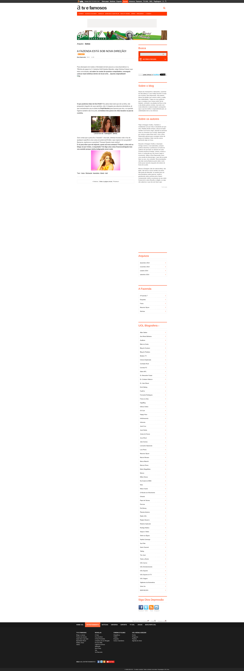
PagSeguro (157, 1)
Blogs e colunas (90, 13)
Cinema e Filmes (119, 632)
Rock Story (98, 648)
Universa (132, 1)
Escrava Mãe (98, 642)
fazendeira (96, 173)
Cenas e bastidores (119, 640)
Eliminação (89, 173)
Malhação (97, 646)
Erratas (152, 621)
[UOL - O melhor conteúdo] (80, 2)
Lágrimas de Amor (100, 644)
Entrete (125, 1)
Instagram (156, 610)
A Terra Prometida (100, 639)
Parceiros (140, 13)
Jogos (140, 624)
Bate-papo (105, 1)
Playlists (134, 639)
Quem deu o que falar (112, 13)
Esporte (119, 1)
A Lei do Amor (99, 637)
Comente (81, 54)
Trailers (116, 637)
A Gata (97, 635)
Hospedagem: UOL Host (163, 669)
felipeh (102, 173)
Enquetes (116, 639)
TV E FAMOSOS (81, 632)
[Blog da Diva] (122, 35)
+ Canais (148, 13)
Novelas (101, 13)
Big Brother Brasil (81, 640)
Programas (135, 637)
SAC (98, 1)
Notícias (112, 1)
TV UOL (145, 1)
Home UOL (80, 624)
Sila (96, 650)
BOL (151, 1)
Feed (151, 610)
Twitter (146, 610)
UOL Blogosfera (148, 325)
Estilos (134, 635)
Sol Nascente (98, 652)
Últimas (80, 13)
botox (83, 173)
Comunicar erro (161, 621)
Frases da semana (81, 637)
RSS (104, 662)
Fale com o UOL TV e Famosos (139, 621)
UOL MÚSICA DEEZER (139, 632)
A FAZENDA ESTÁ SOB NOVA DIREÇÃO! (101, 51)
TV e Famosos (94, 8)
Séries (133, 13)
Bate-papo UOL (150, 624)
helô (106, 173)
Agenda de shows (137, 640)
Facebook (141, 610)
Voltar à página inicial (105, 181)
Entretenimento (92, 624)
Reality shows (125, 13)
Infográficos (117, 635)
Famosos (139, 1)
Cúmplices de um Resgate (102, 640)
